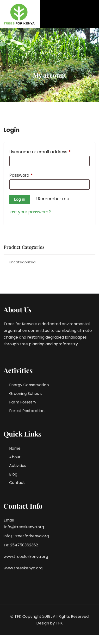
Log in (19, 199)
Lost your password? (30, 212)
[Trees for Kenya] (20, 14)
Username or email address (49, 152)
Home (14, 448)
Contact (17, 482)
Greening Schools (25, 393)
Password (30, 175)
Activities (17, 465)
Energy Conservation (29, 385)
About (15, 457)
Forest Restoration (26, 411)
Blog (13, 474)
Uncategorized (22, 262)
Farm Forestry (22, 402)
